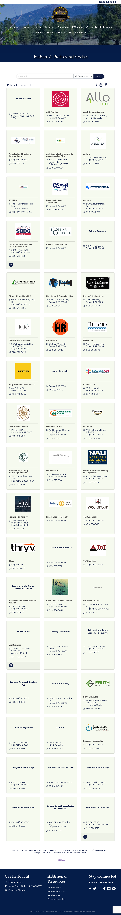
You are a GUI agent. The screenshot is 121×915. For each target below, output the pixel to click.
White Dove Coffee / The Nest (59, 601)
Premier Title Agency (18, 517)
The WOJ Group (90, 517)
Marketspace (99, 850)
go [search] (100, 76)
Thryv (11, 561)
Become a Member (57, 899)
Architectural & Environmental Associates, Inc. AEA (59, 155)
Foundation (63, 27)
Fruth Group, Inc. (90, 697)
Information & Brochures (62, 853)
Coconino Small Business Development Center (20, 245)
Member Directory (56, 891)
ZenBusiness (15, 645)
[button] (7, 85)
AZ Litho (13, 200)
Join (69, 32)
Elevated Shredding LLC (20, 296)
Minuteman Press (54, 427)
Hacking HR (51, 340)
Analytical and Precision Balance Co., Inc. (20, 155)
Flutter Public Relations (19, 340)
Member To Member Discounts (80, 850)
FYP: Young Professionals (84, 27)
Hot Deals (62, 850)
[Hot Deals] (85, 838)
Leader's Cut (89, 385)
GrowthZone (90, 911)
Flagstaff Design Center (93, 296)
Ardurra (86, 154)
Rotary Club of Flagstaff (56, 517)
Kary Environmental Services (22, 385)
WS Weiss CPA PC (91, 601)
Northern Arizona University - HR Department (96, 472)
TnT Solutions (89, 561)
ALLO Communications (93, 112)
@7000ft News (43, 32)
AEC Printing (52, 112)
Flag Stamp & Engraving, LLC (59, 296)
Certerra (87, 200)
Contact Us (46, 853)
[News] (11, 266)
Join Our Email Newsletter (101, 882)
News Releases (35, 850)
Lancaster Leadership (93, 741)
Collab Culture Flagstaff (56, 244)
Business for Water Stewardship (54, 201)
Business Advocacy (44, 27)
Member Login (54, 887)
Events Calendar (49, 850)
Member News (54, 895)
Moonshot (87, 427)
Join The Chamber (80, 853)
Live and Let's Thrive (18, 427)
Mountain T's (52, 471)
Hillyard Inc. (88, 340)
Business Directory (19, 850)
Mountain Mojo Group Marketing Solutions (18, 472)
